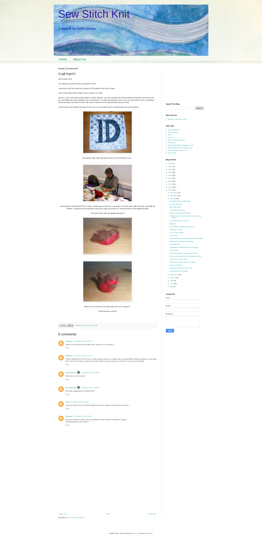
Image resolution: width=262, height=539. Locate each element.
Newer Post (63, 514)
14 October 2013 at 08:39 (90, 387)
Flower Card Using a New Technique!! (183, 262)
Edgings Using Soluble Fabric (180, 213)
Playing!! (173, 224)
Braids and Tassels (176, 265)
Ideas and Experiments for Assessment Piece (185, 256)
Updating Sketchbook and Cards (181, 268)
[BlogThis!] (63, 325)
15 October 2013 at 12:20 (82, 416)
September (174, 274)
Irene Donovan (71, 372)
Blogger (150, 533)
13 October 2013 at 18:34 (82, 341)
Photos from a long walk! (178, 259)
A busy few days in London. (179, 221)
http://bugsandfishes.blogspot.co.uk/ (180, 145)
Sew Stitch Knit (94, 14)
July (171, 280)
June (172, 283)
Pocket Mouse (173, 132)
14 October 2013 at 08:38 (90, 372)
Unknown (69, 341)
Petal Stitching (175, 244)
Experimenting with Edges (179, 271)
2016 (170, 181)
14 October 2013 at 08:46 (79, 402)
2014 (170, 187)
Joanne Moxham (174, 130)
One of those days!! (177, 232)
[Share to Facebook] (69, 325)
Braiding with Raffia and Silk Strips (182, 241)
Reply (67, 348)
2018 (170, 175)
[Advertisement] (107, 491)
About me (79, 59)
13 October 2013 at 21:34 (82, 355)
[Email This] (60, 325)
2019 (170, 172)
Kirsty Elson (172, 142)
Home (63, 59)
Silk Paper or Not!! (176, 229)
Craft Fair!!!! (174, 235)
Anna (67, 402)
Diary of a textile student (176, 140)
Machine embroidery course (177, 119)
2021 (170, 166)
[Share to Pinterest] (72, 325)
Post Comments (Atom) (76, 517)
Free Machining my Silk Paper (180, 201)
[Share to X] (66, 325)
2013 (170, 190)
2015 (170, 184)
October (173, 198)
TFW (169, 135)
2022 (170, 163)
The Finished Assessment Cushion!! (182, 226)
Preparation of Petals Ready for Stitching (184, 247)
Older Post (152, 514)
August (173, 278)
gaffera (135, 533)
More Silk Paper (175, 207)
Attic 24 (170, 137)
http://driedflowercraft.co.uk (177, 150)
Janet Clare (172, 153)
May (171, 286)
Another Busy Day (176, 204)
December (174, 192)
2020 (170, 169)
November (174, 195)
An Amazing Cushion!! (177, 210)
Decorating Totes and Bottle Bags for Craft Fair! (186, 238)
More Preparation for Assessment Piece (183, 253)
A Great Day (174, 250)
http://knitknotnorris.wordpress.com (180, 148)
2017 (170, 178)
